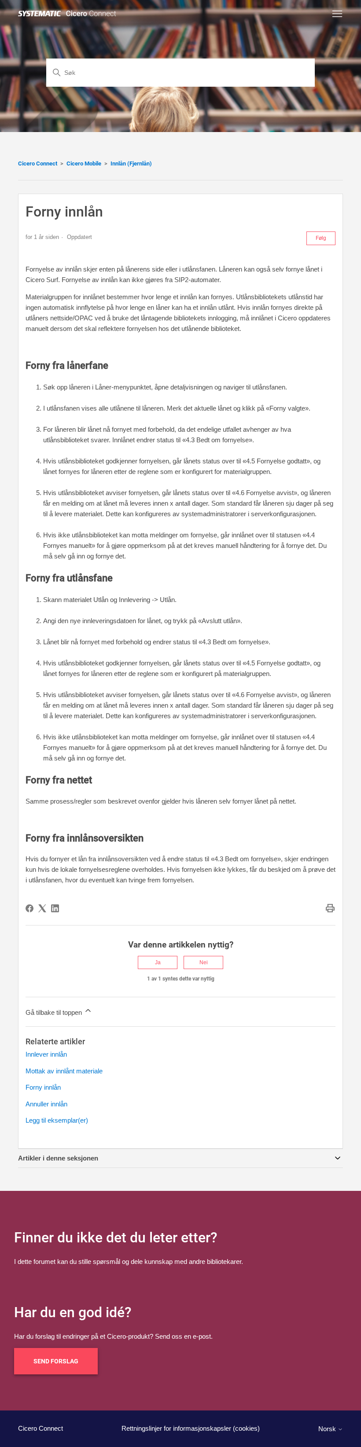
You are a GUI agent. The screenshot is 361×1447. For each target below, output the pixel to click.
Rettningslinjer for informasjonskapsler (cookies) (191, 1428)
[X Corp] (42, 908)
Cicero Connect (37, 163)
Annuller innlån (46, 1104)
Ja (158, 962)
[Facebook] (29, 908)
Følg (321, 238)
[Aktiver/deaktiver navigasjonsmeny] (337, 14)
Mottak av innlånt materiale (64, 1071)
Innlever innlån (46, 1054)
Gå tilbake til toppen (55, 1012)
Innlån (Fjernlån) (131, 163)
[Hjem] (68, 14)
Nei (203, 962)
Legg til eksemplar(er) (57, 1120)
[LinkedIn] (55, 908)
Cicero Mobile (83, 163)
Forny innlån (43, 1087)
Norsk (328, 1428)
